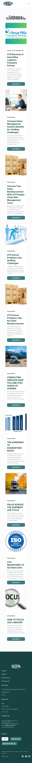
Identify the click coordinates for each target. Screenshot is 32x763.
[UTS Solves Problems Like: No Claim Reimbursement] (16, 294)
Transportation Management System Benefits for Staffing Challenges (15, 127)
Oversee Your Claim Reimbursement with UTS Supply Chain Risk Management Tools (16, 194)
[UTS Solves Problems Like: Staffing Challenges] (16, 234)
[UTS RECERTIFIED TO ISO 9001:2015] (16, 541)
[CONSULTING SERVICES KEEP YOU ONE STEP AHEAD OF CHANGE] (16, 356)
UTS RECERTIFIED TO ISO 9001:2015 (15, 565)
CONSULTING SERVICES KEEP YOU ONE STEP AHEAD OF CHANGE (15, 383)
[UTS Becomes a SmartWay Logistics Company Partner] (16, 33)
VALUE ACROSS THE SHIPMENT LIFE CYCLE (15, 507)
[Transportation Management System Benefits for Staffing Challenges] (16, 100)
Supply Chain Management (15, 50)
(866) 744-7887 (11, 725)
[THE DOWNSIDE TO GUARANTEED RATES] (16, 421)
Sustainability (11, 117)
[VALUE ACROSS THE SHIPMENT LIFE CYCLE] (16, 483)
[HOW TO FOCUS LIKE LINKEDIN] (16, 598)
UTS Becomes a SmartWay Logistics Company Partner (15, 60)
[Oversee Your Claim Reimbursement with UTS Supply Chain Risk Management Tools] (16, 165)
